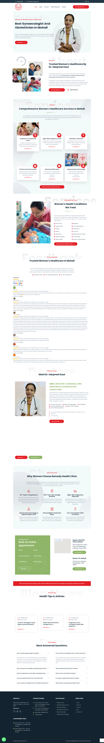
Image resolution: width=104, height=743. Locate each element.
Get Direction (78, 552)
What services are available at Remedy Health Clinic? (32, 668)
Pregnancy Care (60, 702)
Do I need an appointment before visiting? (67, 678)
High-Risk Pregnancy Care (63, 705)
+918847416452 (19, 1)
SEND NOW (23, 568)
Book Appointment (79, 7)
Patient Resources (55, 6)
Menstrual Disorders (61, 712)
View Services (34, 457)
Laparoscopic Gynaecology (63, 714)
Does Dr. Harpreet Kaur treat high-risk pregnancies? (31, 673)
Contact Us (20, 42)
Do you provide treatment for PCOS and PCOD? (30, 678)
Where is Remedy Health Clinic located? (67, 668)
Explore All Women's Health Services (51, 187)
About (40, 6)
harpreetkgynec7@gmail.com (33, 1)
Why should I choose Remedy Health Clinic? (68, 683)
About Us (79, 705)
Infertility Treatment (61, 707)
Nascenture (75, 741)
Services (46, 6)
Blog (78, 709)
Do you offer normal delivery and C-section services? (70, 653)
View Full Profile (55, 421)
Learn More (27, 148)
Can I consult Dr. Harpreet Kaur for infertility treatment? (32, 683)
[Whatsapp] (4, 739)
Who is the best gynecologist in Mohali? (28, 653)
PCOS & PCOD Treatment (62, 709)
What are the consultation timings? (66, 673)
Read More (20, 629)
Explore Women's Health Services (64, 244)
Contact (64, 6)
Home (35, 6)
